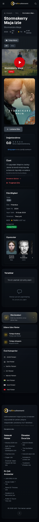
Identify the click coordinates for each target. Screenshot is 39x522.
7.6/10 (19, 220)
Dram (9, 200)
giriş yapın (27, 280)
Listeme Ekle (15, 129)
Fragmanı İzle (14, 183)
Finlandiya (14, 205)
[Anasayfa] (19, 3)
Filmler (17, 13)
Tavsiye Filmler (11, 227)
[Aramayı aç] (35, 3)
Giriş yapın (11, 149)
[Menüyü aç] (3, 3)
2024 (6, 32)
